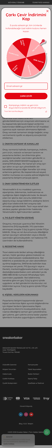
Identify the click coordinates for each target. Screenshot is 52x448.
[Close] (47, 11)
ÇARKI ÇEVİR (26, 96)
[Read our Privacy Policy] (46, 111)
